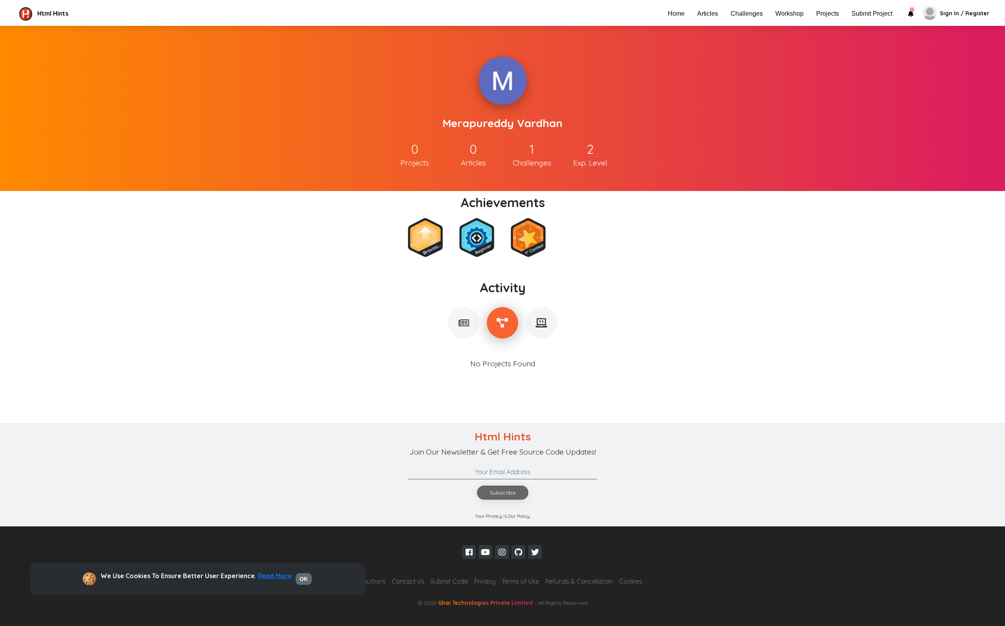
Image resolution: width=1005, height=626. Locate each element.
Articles (707, 13)
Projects (827, 13)
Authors (374, 581)
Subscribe (502, 492)
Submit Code (449, 581)
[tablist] (463, 322)
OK (304, 579)
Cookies (630, 581)
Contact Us (408, 581)
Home (676, 13)
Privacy (484, 581)
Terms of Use (520, 581)
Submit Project (872, 13)
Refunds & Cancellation (579, 581)
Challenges (747, 13)
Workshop (789, 13)
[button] (83, 13)
